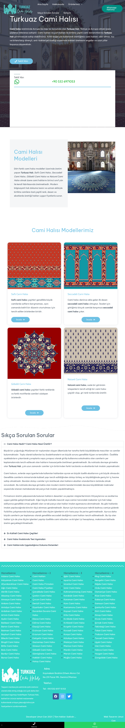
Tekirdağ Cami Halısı (105, 626)
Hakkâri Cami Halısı (42, 657)
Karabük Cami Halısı (74, 595)
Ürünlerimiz (74, 4)
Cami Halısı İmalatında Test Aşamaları (26, 539)
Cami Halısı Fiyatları (42, 588)
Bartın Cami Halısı (10, 626)
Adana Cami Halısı (10, 576)
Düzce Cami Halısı (41, 619)
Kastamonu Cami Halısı (75, 607)
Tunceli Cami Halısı (104, 638)
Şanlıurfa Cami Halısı (105, 607)
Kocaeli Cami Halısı (73, 630)
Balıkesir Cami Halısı (11, 622)
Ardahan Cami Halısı (11, 611)
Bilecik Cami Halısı (10, 638)
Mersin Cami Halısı (73, 653)
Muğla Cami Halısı (73, 657)
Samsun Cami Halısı (105, 603)
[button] (21, 61)
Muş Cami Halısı (103, 576)
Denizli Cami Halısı (41, 603)
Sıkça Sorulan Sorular (48, 13)
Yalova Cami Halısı (104, 650)
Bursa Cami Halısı (10, 657)
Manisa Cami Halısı (73, 646)
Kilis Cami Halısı (72, 615)
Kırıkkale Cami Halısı (74, 619)
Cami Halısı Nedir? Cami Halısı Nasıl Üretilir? (29, 444)
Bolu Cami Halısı (9, 650)
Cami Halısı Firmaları (43, 584)
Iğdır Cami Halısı (72, 576)
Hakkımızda (58, 4)
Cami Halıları (39, 576)
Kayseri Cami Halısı (73, 611)
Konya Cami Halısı (73, 634)
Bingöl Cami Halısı (10, 642)
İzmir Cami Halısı (72, 588)
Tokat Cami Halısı (104, 630)
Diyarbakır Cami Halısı (43, 607)
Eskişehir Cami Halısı (43, 638)
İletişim (67, 13)
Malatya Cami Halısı (74, 642)
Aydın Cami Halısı (10, 619)
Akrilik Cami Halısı (10, 591)
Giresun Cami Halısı (42, 646)
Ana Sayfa (42, 4)
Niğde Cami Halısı (104, 584)
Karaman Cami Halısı (74, 599)
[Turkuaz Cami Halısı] (17, 8)
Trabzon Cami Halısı (105, 634)
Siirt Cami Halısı (103, 611)
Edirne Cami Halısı (41, 622)
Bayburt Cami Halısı (11, 634)
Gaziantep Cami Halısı (43, 642)
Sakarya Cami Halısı (105, 599)
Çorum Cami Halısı (41, 599)
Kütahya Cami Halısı (74, 638)
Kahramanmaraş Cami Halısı (78, 591)
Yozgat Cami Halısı (104, 653)
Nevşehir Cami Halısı (105, 580)
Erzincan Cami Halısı (42, 630)
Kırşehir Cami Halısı (74, 626)
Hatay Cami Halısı (41, 661)
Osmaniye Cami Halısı (106, 591)
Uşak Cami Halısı (103, 642)
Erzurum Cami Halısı (42, 634)
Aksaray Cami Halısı (11, 595)
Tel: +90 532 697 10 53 (54, 688)
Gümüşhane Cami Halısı (44, 653)
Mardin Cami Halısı (73, 650)
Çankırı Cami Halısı (42, 595)
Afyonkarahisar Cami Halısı (15, 584)
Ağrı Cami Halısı (9, 588)
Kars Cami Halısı (72, 603)
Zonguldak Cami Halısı (106, 657)
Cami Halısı (38, 580)
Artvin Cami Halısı (10, 615)
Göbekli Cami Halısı (42, 650)
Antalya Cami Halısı (11, 607)
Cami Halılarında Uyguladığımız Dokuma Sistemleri (32, 545)
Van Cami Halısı (103, 646)
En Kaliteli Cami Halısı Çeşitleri (22, 533)
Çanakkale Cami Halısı (43, 591)
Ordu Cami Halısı (103, 588)
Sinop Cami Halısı (104, 615)
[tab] (62, 444)
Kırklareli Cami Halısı (74, 622)
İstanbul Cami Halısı (74, 584)
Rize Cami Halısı (103, 595)
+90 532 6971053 (63, 81)
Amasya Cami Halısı (11, 599)
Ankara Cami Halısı (10, 603)
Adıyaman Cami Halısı (12, 580)
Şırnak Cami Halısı (104, 622)
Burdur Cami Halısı (10, 653)
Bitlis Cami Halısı (9, 646)
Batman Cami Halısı (11, 630)
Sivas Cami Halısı (104, 619)
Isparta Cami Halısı (73, 580)
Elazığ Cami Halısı (41, 626)
